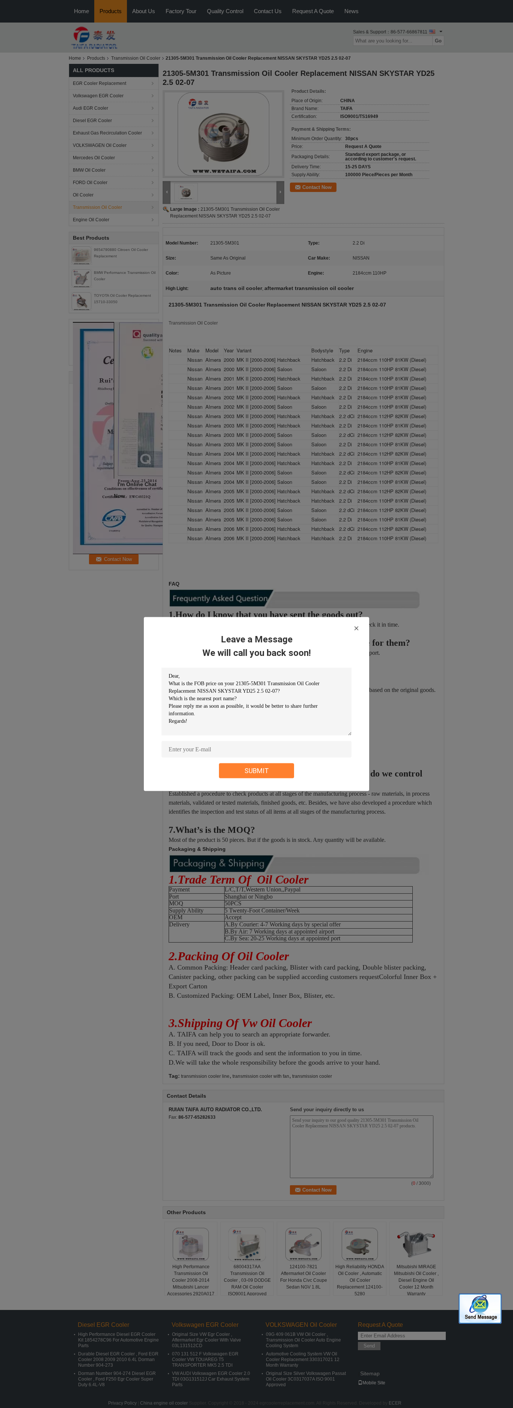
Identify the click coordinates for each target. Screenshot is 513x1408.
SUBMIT (256, 771)
